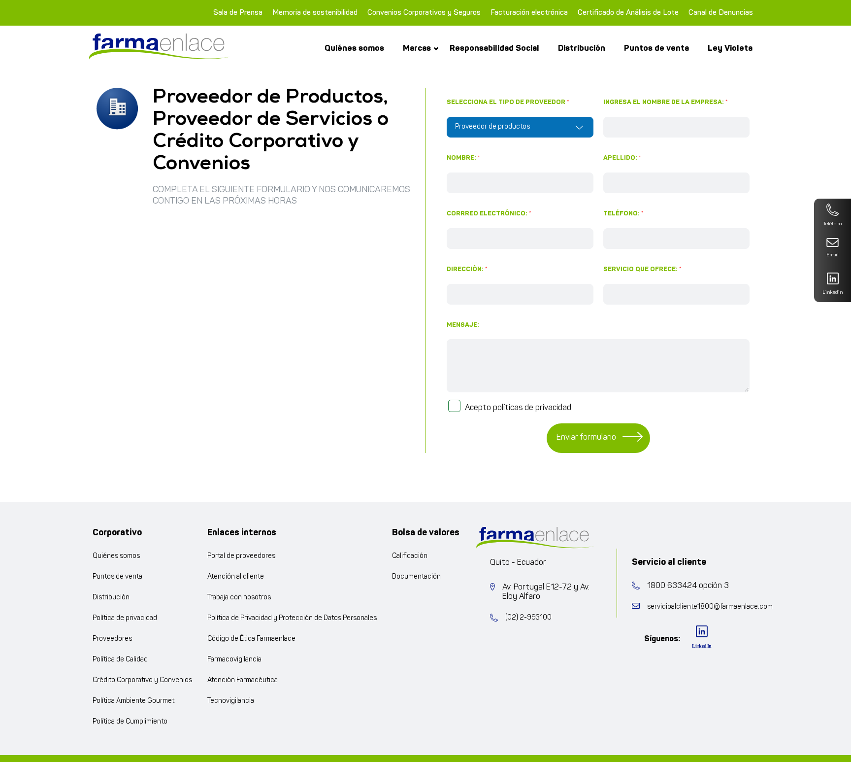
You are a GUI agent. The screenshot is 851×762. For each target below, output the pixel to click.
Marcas (417, 48)
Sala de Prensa (237, 12)
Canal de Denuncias (720, 12)
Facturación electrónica (529, 12)
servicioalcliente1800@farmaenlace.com (710, 607)
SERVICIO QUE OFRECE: (642, 269)
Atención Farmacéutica (242, 680)
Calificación (409, 556)
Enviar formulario (586, 438)
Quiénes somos (354, 48)
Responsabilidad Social (494, 48)
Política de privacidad (125, 618)
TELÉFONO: (623, 213)
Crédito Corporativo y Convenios (142, 680)
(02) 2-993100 (528, 618)
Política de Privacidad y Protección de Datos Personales (292, 618)
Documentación (416, 577)
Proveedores (112, 639)
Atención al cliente (235, 577)
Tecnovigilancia (230, 701)
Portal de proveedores (241, 556)
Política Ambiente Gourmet (133, 701)
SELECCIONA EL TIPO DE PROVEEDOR (508, 102)
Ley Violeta (730, 48)
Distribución (581, 48)
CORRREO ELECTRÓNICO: (489, 213)
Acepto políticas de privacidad (518, 408)
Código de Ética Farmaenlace (251, 639)
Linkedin (832, 292)
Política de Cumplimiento (130, 722)
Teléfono (832, 224)
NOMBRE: (463, 158)
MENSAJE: (463, 325)
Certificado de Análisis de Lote (628, 12)
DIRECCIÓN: (467, 269)
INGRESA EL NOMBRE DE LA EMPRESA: (665, 102)
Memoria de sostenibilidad (315, 12)
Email (832, 255)
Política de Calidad (120, 659)
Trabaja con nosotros (239, 597)
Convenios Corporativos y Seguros (424, 12)
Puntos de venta (656, 48)
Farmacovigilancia (234, 659)
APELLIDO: (622, 158)
